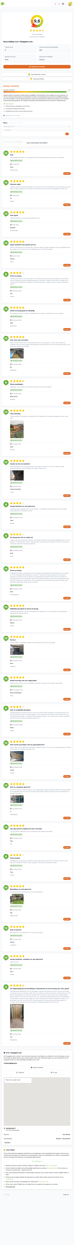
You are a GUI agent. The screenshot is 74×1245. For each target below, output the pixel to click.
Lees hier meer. (43, 1181)
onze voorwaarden (51, 1165)
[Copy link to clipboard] (55, 4)
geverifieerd (9, 1179)
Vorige (7, 1194)
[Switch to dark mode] (59, 4)
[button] (37, 1186)
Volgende (66, 1194)
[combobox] (37, 126)
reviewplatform (51, 1168)
